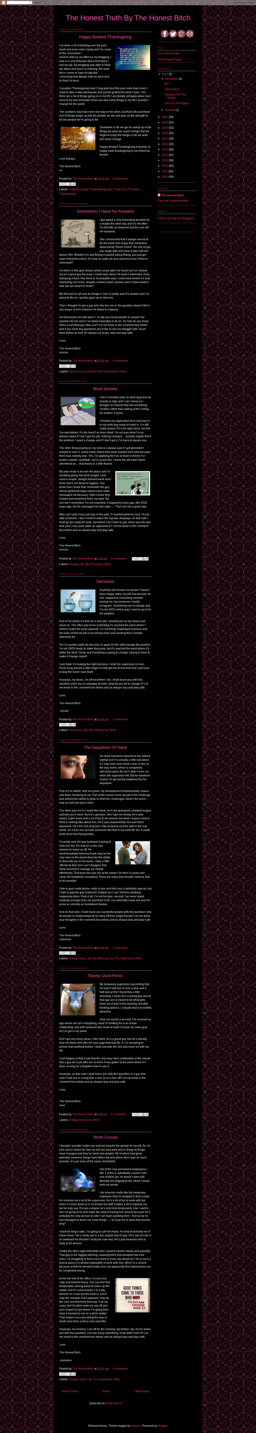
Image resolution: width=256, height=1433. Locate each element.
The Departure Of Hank (105, 747)
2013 (165, 160)
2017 (165, 138)
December (172, 78)
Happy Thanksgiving (93, 189)
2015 (165, 149)
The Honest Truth (168, 53)
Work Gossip (105, 1137)
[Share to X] (67, 184)
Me (87, 564)
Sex (111, 958)
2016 (165, 144)
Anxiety (73, 564)
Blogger (162, 1425)
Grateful (74, 189)
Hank (82, 958)
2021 (165, 116)
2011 (165, 171)
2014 (165, 154)
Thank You (119, 189)
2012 (165, 165)
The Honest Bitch (83, 178)
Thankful (133, 189)
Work (107, 564)
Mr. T (168, 83)
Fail (81, 371)
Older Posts (141, 1391)
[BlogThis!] (64, 184)
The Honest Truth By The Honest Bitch (128, 18)
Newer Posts (70, 1391)
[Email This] (61, 184)
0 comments (119, 178)
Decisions (105, 581)
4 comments (119, 947)
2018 (165, 133)
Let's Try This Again (177, 103)
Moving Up (101, 730)
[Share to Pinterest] (74, 184)
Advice (73, 371)
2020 (165, 122)
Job (85, 730)
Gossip (73, 1379)
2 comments (119, 719)
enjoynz (136, 1425)
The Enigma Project (170, 59)
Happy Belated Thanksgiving (105, 36)
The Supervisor (124, 958)
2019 (165, 127)
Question (90, 371)
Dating (73, 958)
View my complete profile (173, 200)
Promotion (96, 564)
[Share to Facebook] (70, 184)
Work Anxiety (105, 388)
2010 (165, 176)
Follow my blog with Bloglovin (176, 218)
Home (106, 1391)
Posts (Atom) (114, 1403)
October (170, 110)
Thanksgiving (67, 193)
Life (109, 189)
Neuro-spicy (172, 89)
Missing (102, 958)
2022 (165, 74)
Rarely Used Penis (105, 975)
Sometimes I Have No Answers (105, 211)
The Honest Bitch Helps (112, 371)
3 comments (118, 1114)
